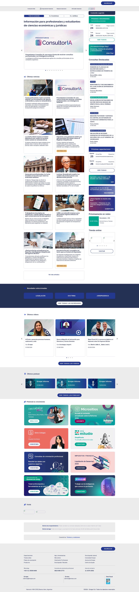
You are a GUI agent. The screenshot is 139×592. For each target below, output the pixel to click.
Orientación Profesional (61, 560)
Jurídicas (74, 16)
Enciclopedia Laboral (91, 555)
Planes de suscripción (30, 560)
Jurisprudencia (103, 296)
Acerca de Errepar (90, 560)
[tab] (97, 245)
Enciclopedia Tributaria (60, 562)
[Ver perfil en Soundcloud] (42, 581)
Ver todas (101, 170)
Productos (27, 562)
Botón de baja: (46, 529)
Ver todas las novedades (69, 303)
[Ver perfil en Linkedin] (32, 581)
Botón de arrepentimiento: (50, 526)
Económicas (54, 16)
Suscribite (80, 421)
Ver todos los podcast (69, 395)
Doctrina (71, 296)
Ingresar (108, 3)
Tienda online (27, 558)
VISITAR (102, 251)
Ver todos (101, 40)
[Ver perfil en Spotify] (46, 581)
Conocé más (34, 444)
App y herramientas (59, 555)
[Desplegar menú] (25, 3)
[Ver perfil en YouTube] (35, 581)
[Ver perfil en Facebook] (25, 581)
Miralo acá (34, 421)
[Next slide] (114, 241)
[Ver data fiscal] (110, 581)
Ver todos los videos (69, 363)
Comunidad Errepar (90, 558)
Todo (34, 16)
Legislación (40, 296)
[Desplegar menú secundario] (94, 3)
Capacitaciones (28, 555)
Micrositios (57, 558)
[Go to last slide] (89, 241)
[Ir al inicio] (30, 549)
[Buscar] (45, 3)
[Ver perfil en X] (28, 581)
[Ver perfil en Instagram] (39, 581)
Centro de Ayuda (89, 562)
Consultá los (69, 537)
